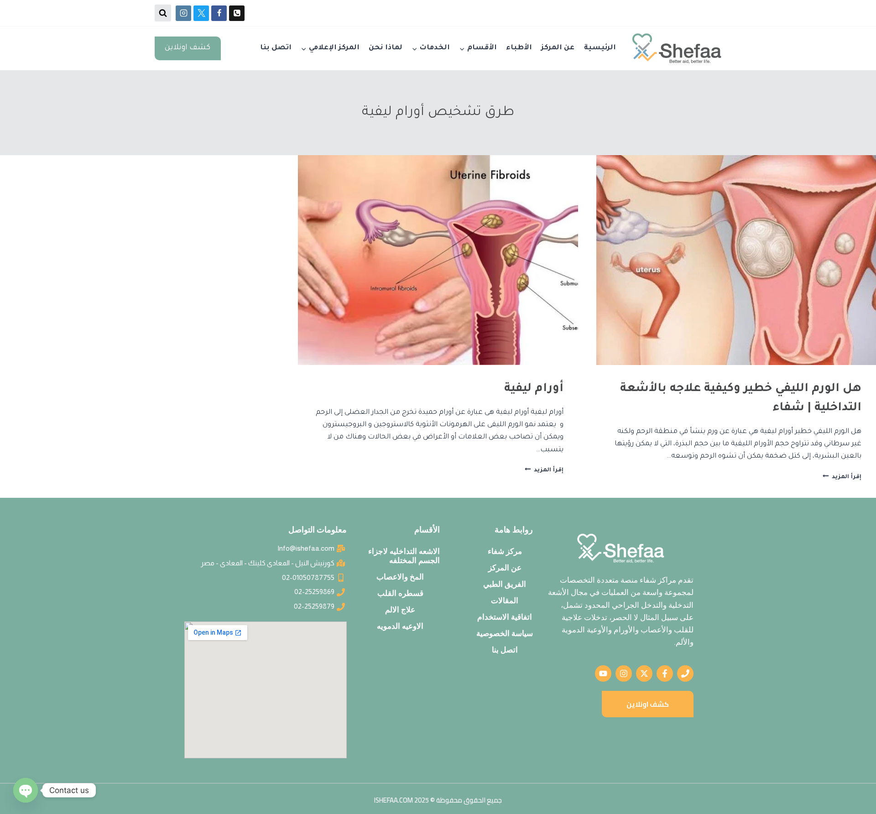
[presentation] (736, 260)
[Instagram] (183, 13)
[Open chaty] (25, 790)
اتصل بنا (276, 48)
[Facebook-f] (665, 673)
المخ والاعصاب (400, 576)
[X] (201, 13)
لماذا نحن (385, 48)
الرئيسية (600, 48)
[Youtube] (603, 673)
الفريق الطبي (504, 584)
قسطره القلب (400, 593)
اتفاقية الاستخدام (504, 616)
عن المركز (557, 48)
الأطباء (519, 48)
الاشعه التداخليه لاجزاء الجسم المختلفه (404, 556)
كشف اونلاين (187, 48)
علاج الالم (400, 609)
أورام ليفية (533, 389)
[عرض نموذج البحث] (163, 13)
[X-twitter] (644, 673)
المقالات (504, 600)
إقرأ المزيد (842, 477)
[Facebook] (219, 13)
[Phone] (237, 13)
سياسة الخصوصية (504, 633)
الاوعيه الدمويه (400, 626)
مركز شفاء (505, 551)
